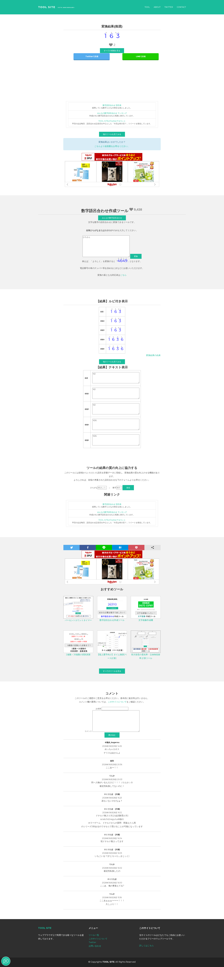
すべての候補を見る (112, 50)
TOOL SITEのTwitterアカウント (112, 121)
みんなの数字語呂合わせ (112, 218)
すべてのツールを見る (112, 671)
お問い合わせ (95, 946)
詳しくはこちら (146, 945)
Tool (147, 7)
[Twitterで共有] (92, 56)
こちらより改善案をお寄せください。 (112, 146)
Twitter (168, 7)
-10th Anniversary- (66, 7)
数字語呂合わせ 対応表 (112, 105)
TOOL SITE (46, 7)
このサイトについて (117, 702)
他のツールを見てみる (112, 134)
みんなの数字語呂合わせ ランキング (112, 113)
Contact (181, 7)
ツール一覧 (94, 935)
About (157, 7)
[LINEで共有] (140, 56)
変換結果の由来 (153, 355)
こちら (123, 275)
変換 (136, 256)
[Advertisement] (112, 82)
